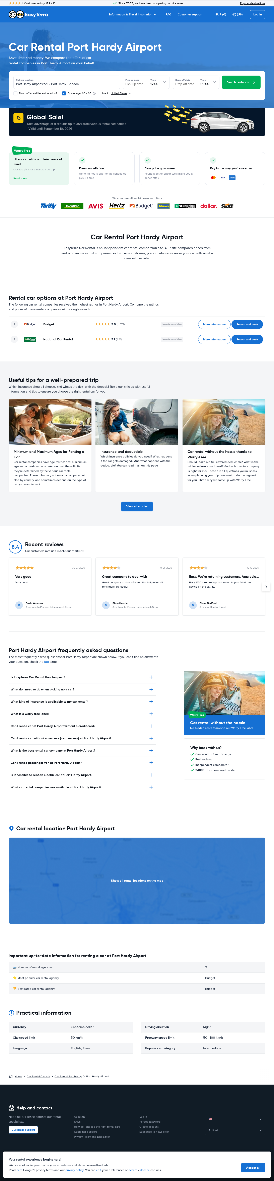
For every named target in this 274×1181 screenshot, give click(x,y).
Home (18, 1076)
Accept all (253, 1167)
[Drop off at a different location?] (15, 93)
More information (214, 324)
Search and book (247, 324)
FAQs (77, 1121)
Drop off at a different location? (37, 93)
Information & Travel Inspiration (130, 14)
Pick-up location (24, 80)
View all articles (137, 506)
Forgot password (149, 1121)
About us (79, 1116)
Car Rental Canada (38, 1076)
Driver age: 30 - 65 (79, 93)
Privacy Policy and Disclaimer (92, 1136)
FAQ (168, 14)
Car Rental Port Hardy (68, 1076)
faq (46, 662)
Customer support (190, 14)
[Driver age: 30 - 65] (64, 93)
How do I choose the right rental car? (97, 1126)
